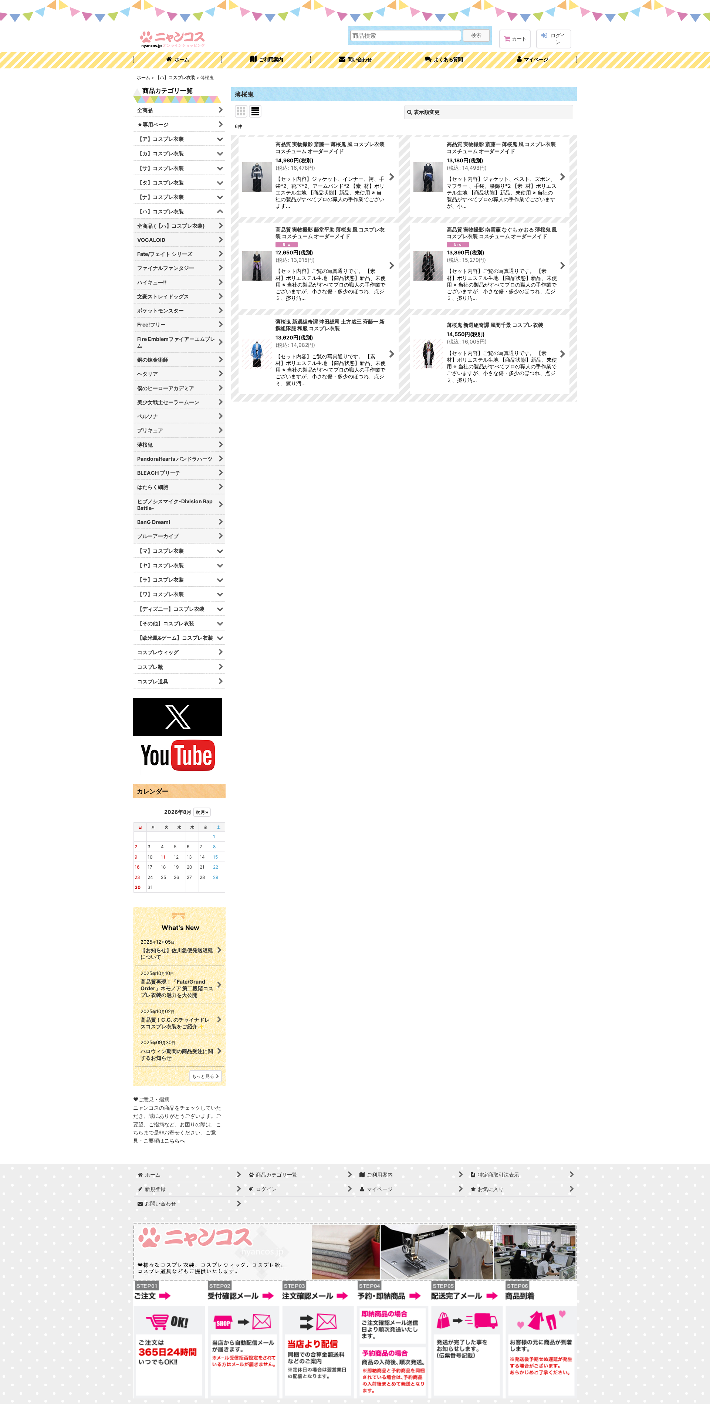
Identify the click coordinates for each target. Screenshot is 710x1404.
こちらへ (174, 1140)
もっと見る (203, 1076)
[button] (443, 60)
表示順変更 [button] (427, 112)
